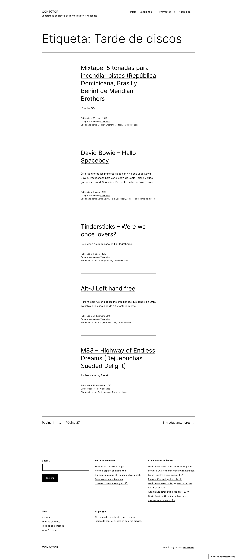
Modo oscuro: (216, 556)
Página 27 (73, 422)
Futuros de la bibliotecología (109, 466)
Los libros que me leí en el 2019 (172, 491)
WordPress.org (49, 530)
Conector (50, 11)
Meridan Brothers (106, 125)
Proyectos (165, 11)
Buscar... (46, 460)
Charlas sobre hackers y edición (111, 483)
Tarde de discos (130, 125)
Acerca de (185, 11)
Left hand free (109, 322)
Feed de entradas (51, 521)
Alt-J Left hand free (108, 288)
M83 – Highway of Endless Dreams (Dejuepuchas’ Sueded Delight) (118, 358)
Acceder (46, 517)
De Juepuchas (104, 392)
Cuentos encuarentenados (109, 479)
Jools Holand (132, 199)
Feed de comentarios (53, 525)
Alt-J (100, 322)
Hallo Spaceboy (117, 199)
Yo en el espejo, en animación (110, 470)
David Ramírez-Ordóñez (160, 466)
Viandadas (105, 121)
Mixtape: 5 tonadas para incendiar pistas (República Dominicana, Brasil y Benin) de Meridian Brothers (118, 83)
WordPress (188, 547)
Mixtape (118, 125)
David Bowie (103, 199)
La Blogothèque (105, 260)
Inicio (133, 11)
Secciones (146, 11)
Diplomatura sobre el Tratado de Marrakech (118, 475)
